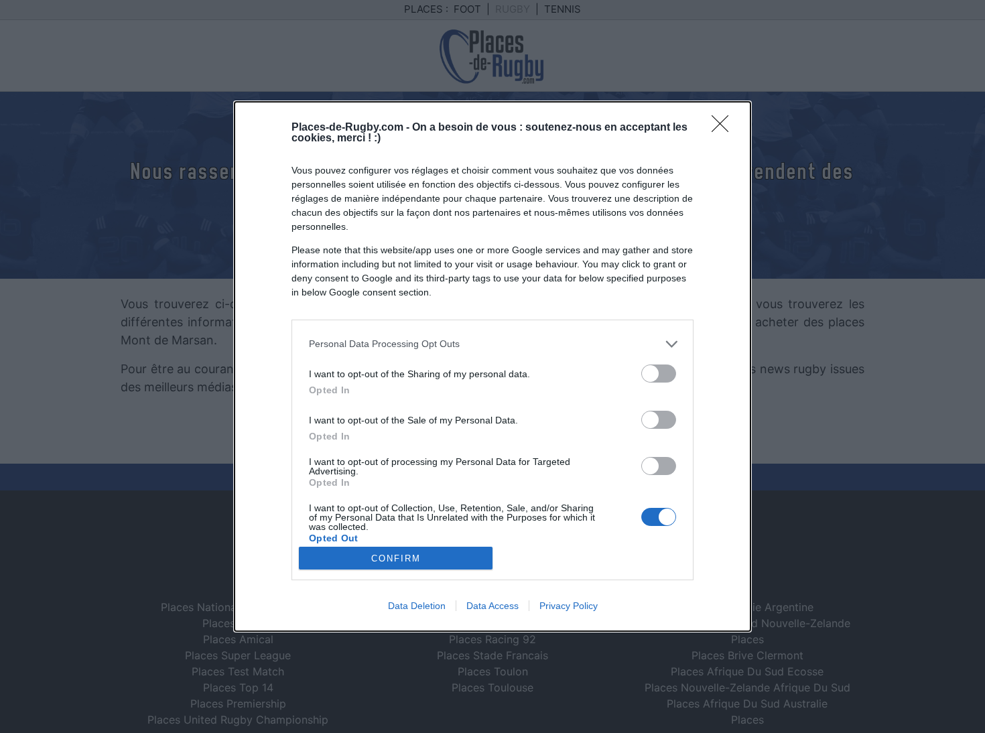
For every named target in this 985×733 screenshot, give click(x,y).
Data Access (492, 605)
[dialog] (492, 366)
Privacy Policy (568, 605)
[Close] (724, 128)
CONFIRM (396, 558)
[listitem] (492, 344)
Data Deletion (417, 605)
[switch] (658, 373)
